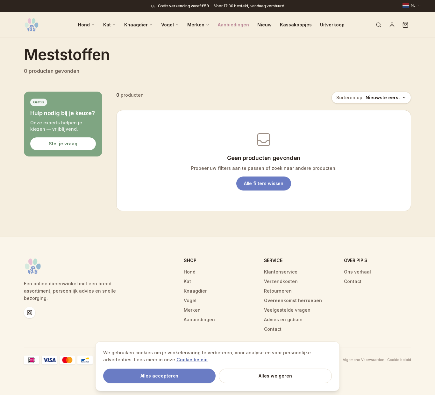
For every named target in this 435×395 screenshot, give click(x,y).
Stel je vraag (63, 143)
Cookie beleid (192, 359)
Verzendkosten (281, 281)
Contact (273, 329)
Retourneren (278, 291)
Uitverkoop (332, 24)
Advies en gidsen (283, 319)
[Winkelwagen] (405, 25)
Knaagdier (136, 24)
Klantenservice (280, 271)
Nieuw (264, 24)
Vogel (167, 24)
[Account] (392, 25)
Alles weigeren (275, 375)
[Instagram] (29, 312)
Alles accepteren (159, 375)
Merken (195, 24)
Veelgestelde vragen (287, 310)
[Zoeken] (378, 25)
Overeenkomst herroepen (293, 300)
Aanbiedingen (233, 24)
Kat (107, 24)
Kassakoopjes (296, 24)
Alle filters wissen (264, 183)
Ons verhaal (357, 271)
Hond (84, 24)
